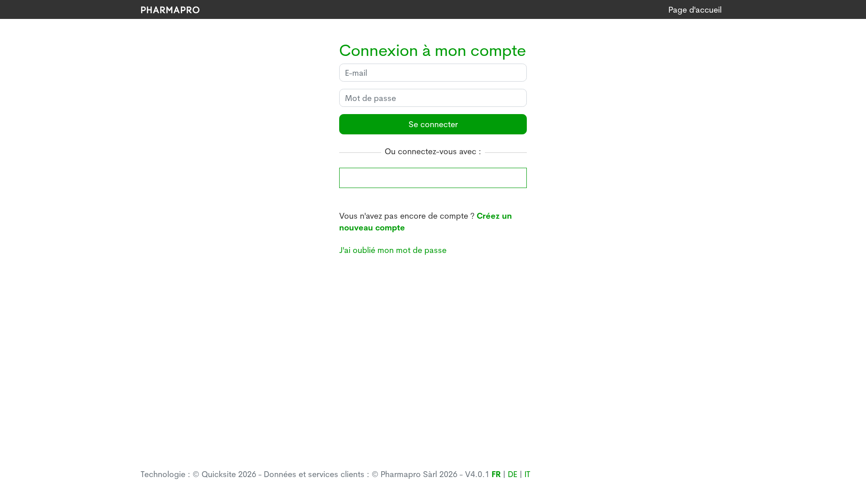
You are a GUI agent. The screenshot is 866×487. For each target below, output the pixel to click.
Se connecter (433, 124)
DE (512, 474)
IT (527, 474)
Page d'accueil (695, 9)
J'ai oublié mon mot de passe (393, 250)
